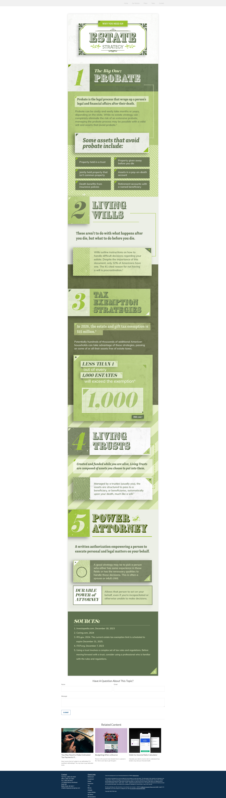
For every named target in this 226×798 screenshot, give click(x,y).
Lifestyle (90, 790)
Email (116, 684)
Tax (89, 785)
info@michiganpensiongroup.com (70, 788)
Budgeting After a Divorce (106, 755)
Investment (91, 779)
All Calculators (92, 797)
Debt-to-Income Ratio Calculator (143, 755)
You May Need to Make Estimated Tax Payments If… (75, 756)
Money (89, 788)
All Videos (90, 794)
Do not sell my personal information (137, 788)
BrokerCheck (136, 775)
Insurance (90, 783)
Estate (89, 781)
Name (63, 684)
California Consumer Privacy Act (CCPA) (149, 787)
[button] (126, 3)
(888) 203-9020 (71, 777)
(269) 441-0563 (69, 778)
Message (64, 696)
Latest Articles (92, 792)
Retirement (91, 777)
